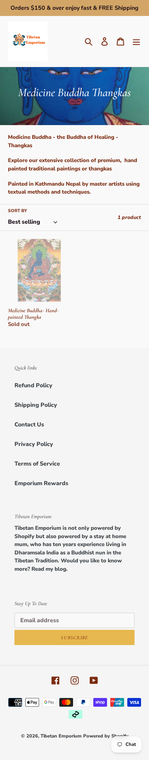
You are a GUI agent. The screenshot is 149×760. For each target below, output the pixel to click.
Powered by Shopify (105, 736)
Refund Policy (33, 385)
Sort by (17, 211)
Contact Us (29, 425)
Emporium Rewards (41, 483)
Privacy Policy (33, 444)
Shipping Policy (35, 405)
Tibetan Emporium (61, 736)
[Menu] (136, 41)
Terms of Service (37, 464)
